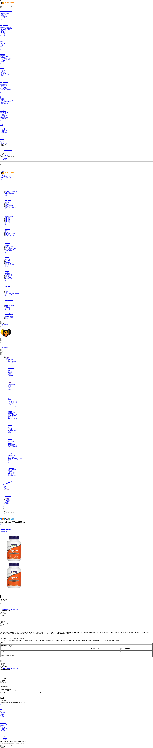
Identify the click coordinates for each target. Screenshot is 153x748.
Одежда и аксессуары (12, 468)
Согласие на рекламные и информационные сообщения (7, 743)
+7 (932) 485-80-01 (4, 143)
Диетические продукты (12, 455)
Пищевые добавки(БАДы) (13, 406)
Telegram (4, 159)
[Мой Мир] (4, 519)
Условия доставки (4, 729)
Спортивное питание (12, 361)
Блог (1, 709)
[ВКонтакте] (1, 519)
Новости (2, 713)
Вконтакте (5, 158)
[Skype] (11, 519)
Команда (2, 714)
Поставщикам (3, 723)
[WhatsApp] (9, 519)
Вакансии (2, 716)
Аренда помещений (4, 724)
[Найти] (1, 7)
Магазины (2, 720)
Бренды (2, 705)
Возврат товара (3, 730)
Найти (2, 746)
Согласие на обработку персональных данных (17, 742)
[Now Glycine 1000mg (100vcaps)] (13, 561)
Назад (7, 357)
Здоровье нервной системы (12, 609)
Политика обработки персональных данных (5, 742)
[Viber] (8, 519)
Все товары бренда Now (5, 694)
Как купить (7, 490)
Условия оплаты (3, 728)
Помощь (2, 725)
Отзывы (2, 715)
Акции (1, 708)
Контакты (2, 717)
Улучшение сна (3, 609)
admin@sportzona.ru (5, 155)
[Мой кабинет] (1, 346)
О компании (2, 712)
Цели (1, 706)
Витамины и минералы (12, 383)
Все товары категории (5, 693)
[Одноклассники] (3, 519)
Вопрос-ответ (3, 731)
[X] (6, 519)
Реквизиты (2, 721)
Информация (3, 718)
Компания (7, 499)
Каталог (7, 358)
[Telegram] (13, 519)
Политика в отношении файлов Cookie (19, 743)
